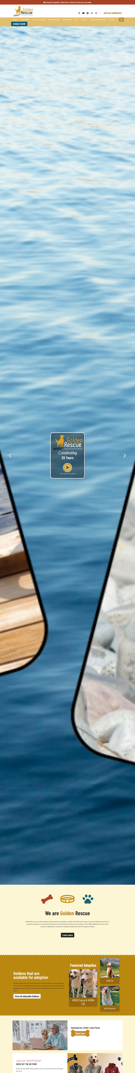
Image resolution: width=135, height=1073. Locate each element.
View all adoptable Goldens (27, 996)
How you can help (38, 19)
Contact (112, 19)
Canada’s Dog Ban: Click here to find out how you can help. (68, 2)
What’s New (67, 19)
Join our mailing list (112, 12)
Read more (80, 1033)
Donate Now (19, 24)
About (15, 19)
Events (84, 19)
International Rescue (97, 19)
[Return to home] (35, 11)
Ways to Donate (53, 19)
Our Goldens (25, 19)
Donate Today (67, 469)
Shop (76, 19)
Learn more (67, 935)
